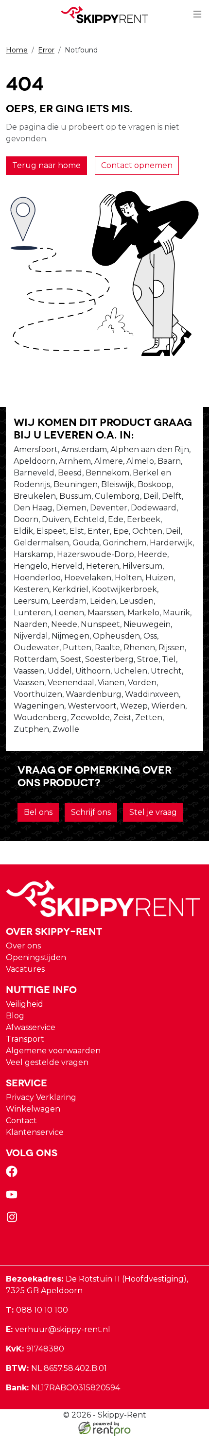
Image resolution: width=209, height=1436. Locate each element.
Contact (21, 1120)
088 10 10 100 (37, 1310)
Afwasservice (30, 1027)
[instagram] (13, 1220)
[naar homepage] (104, 15)
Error (46, 50)
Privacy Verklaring (41, 1097)
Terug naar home (46, 165)
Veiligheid (24, 1004)
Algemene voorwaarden (53, 1050)
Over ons (23, 945)
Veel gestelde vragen (47, 1062)
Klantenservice (35, 1132)
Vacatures (25, 969)
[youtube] (13, 1197)
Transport (25, 1039)
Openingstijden (36, 957)
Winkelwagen (33, 1109)
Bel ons (38, 812)
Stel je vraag (153, 812)
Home (17, 50)
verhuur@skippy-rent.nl (58, 1329)
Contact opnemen (137, 165)
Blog (15, 1015)
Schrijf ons (91, 812)
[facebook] (13, 1174)
